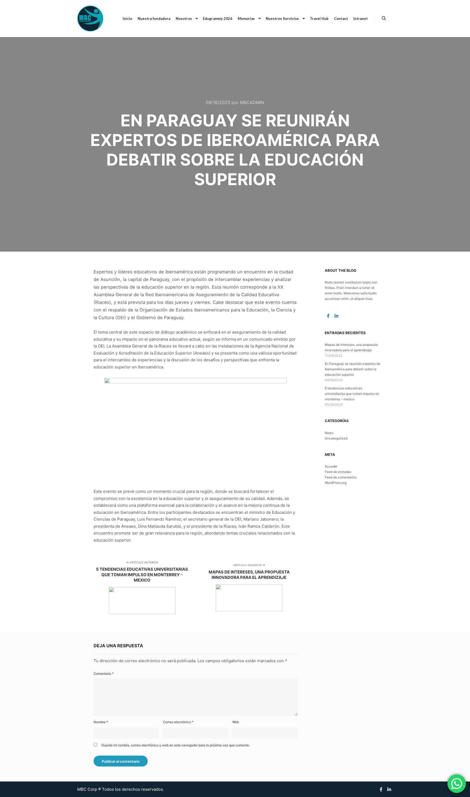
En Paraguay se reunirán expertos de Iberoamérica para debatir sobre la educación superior (352, 369)
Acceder (331, 466)
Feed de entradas (338, 472)
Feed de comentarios (341, 477)
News (329, 433)
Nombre (101, 722)
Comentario (104, 673)
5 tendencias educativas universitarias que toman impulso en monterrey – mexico (352, 393)
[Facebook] (328, 315)
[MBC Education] (90, 18)
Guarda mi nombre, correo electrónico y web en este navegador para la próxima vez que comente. (175, 745)
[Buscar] (384, 18)
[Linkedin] (336, 315)
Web (235, 722)
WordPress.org (336, 483)
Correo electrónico (178, 722)
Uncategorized (336, 438)
